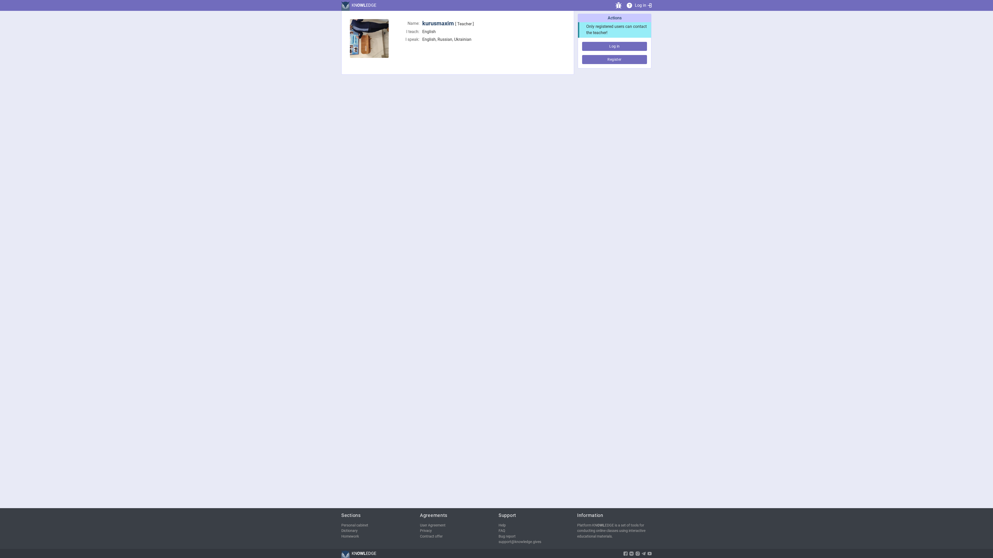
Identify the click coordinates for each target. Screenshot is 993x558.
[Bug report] (618, 5)
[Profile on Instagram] (638, 554)
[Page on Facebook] (625, 554)
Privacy (426, 531)
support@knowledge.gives (520, 542)
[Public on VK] (631, 554)
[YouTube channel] (650, 554)
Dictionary (349, 531)
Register (614, 59)
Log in (640, 5)
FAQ (502, 531)
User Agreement (433, 525)
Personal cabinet (354, 525)
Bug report (507, 536)
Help (502, 525)
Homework (350, 536)
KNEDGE (364, 5)
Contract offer (431, 536)
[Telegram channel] (644, 554)
